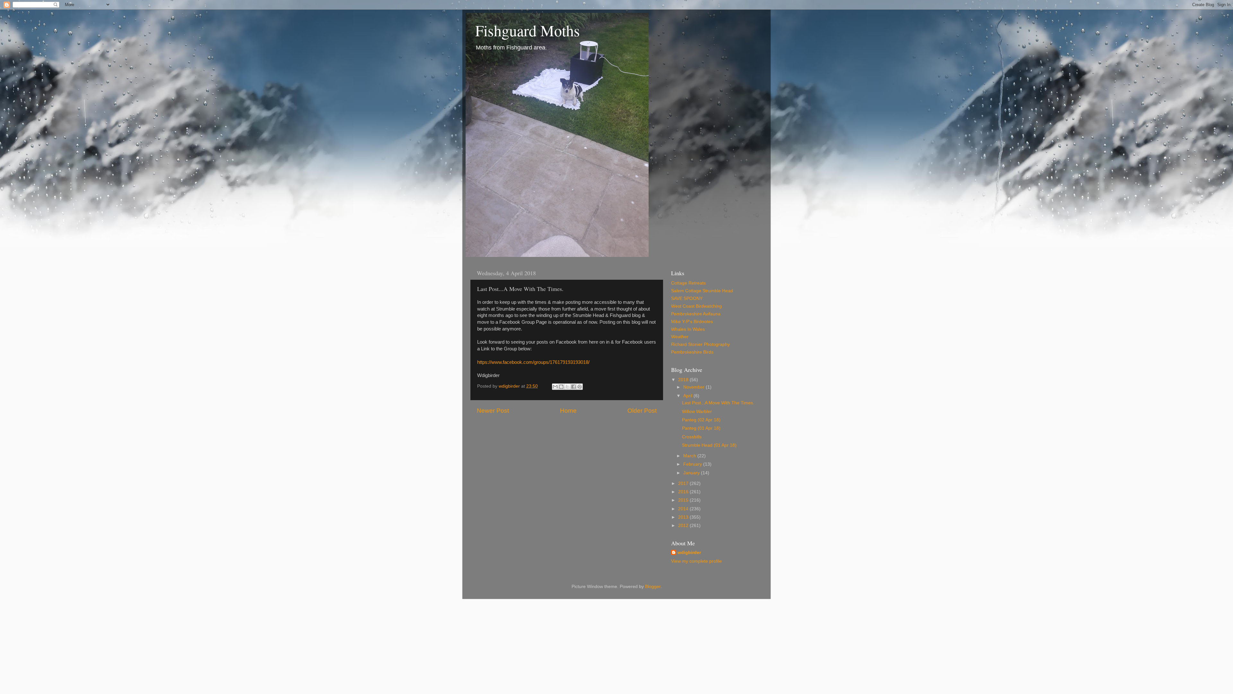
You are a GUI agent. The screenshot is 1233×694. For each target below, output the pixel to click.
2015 (684, 500)
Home (568, 410)
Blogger (652, 586)
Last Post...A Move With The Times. (718, 402)
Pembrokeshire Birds (692, 352)
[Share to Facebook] (573, 386)
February (693, 464)
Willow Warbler (697, 411)
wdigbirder (689, 552)
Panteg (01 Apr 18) (701, 428)
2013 (684, 517)
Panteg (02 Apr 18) (701, 419)
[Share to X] (567, 386)
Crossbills (692, 437)
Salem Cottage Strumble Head (702, 290)
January (692, 472)
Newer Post (493, 410)
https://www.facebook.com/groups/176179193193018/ (533, 362)
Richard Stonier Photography (700, 344)
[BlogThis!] (561, 386)
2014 (684, 508)
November (694, 387)
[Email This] (555, 386)
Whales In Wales (688, 329)
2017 (684, 483)
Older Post (642, 410)
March (690, 455)
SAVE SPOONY (687, 298)
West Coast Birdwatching (696, 306)
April (688, 395)
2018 (684, 379)
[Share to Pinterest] (579, 386)
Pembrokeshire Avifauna (696, 314)
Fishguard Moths (527, 30)
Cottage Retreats (688, 283)
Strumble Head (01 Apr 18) (709, 445)
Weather (679, 336)
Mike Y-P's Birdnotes (692, 321)
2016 (684, 491)
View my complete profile (696, 561)
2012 (684, 525)
